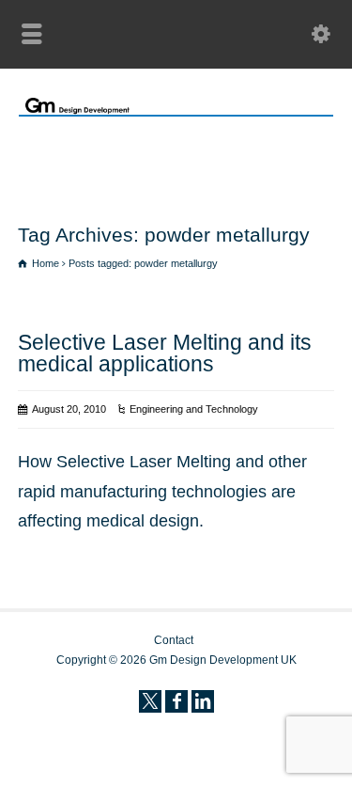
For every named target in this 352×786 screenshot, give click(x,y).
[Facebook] (176, 701)
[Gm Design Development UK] (176, 111)
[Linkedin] (202, 701)
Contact (173, 640)
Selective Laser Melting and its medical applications (165, 353)
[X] (150, 701)
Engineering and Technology (194, 409)
